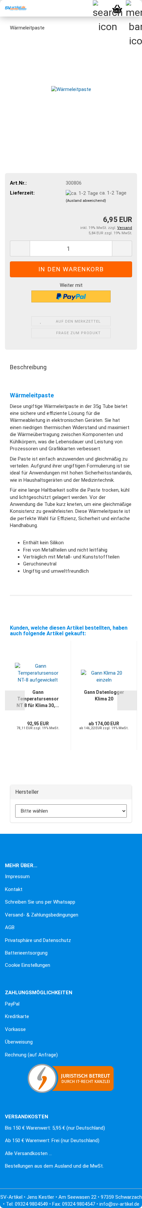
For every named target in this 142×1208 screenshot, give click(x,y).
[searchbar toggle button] (100, 8)
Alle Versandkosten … (28, 1153)
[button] (20, 248)
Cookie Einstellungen (27, 965)
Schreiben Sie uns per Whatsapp (40, 902)
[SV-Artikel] (13, 8)
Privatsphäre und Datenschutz (38, 940)
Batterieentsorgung (26, 953)
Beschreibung (28, 367)
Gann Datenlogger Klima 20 (104, 695)
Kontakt (13, 889)
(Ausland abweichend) (86, 201)
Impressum (17, 876)
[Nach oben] (18, 1198)
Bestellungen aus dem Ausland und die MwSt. (54, 1166)
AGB (10, 927)
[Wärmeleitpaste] (71, 87)
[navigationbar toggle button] (133, 8)
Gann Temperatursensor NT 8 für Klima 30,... (38, 699)
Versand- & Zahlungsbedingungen (41, 915)
